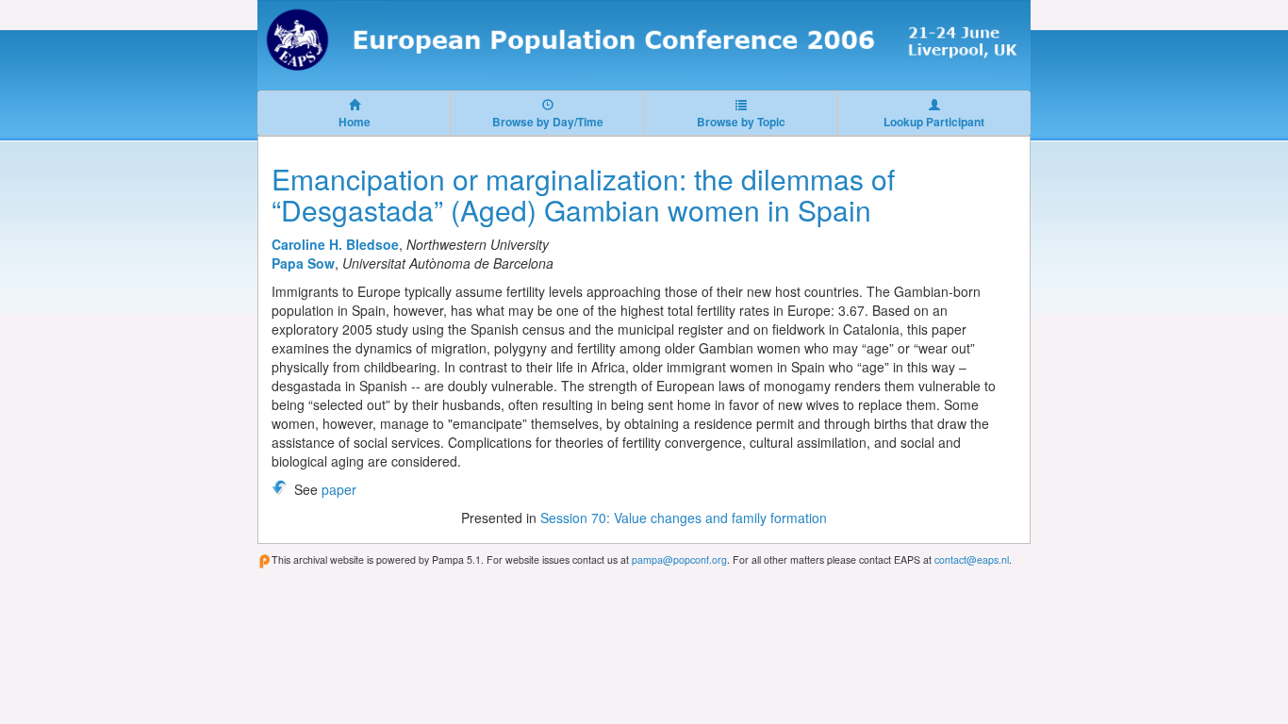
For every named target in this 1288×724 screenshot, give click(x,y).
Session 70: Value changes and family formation (683, 517)
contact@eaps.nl (971, 559)
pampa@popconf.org (679, 559)
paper (339, 489)
